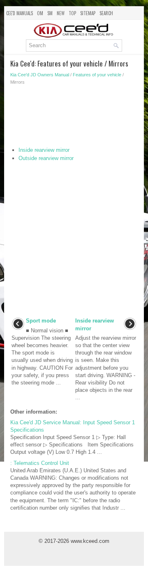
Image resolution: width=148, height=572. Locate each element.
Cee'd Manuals (19, 13)
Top (72, 13)
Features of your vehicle (97, 74)
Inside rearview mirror (43, 150)
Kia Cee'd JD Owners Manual (39, 74)
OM (40, 13)
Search (106, 13)
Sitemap (87, 13)
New (61, 13)
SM (50, 13)
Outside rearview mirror (46, 158)
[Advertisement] (74, 117)
